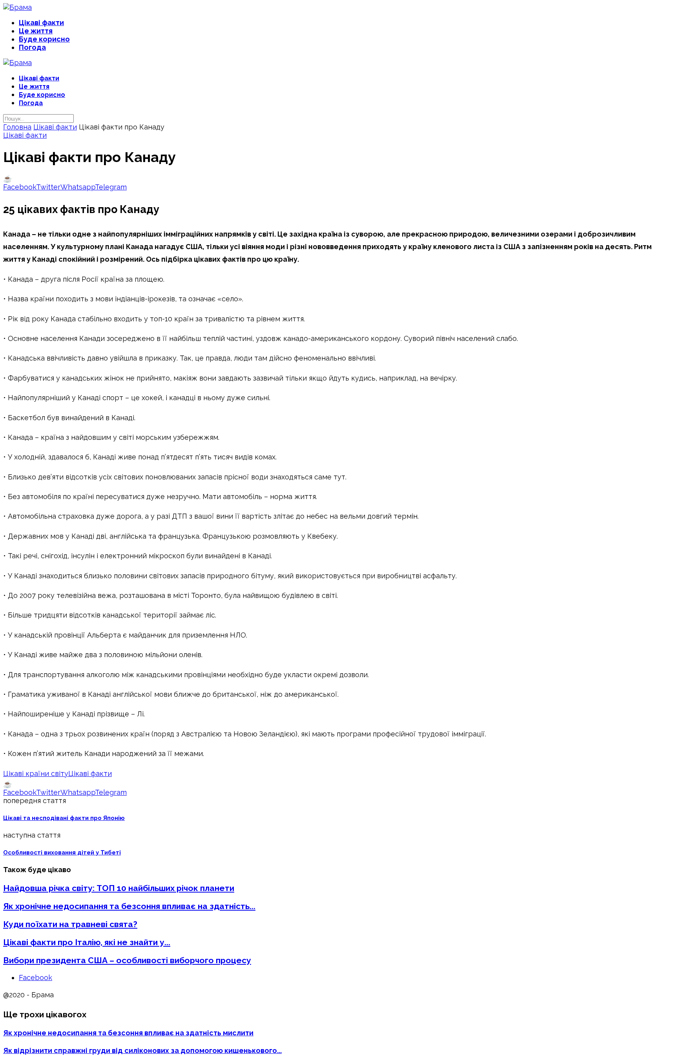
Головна (17, 127)
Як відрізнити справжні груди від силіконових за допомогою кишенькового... (142, 1050)
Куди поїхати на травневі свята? (70, 924)
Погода (32, 47)
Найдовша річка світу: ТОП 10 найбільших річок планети (118, 888)
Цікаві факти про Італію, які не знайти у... (86, 942)
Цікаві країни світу (35, 773)
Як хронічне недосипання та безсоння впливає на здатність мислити (128, 1033)
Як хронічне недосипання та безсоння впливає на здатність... (129, 906)
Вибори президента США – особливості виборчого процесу (127, 960)
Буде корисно (44, 39)
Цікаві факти (41, 22)
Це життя (36, 31)
